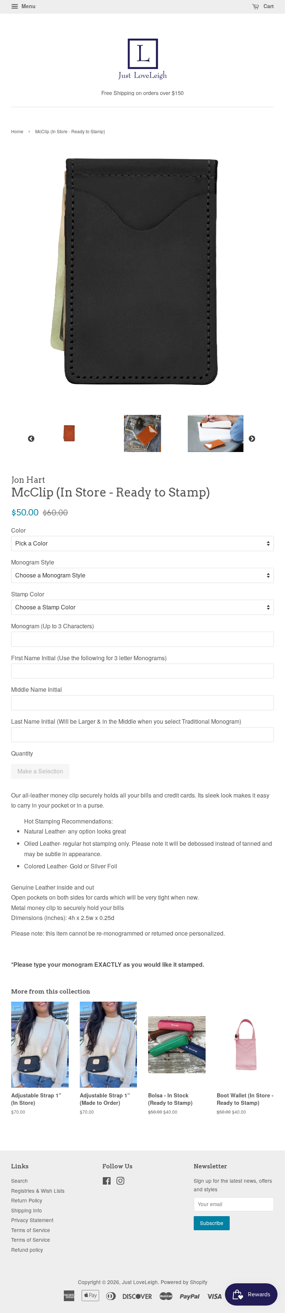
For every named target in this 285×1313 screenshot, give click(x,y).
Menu (28, 6)
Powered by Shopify (184, 1282)
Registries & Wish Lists (38, 1190)
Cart (268, 6)
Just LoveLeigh (140, 1282)
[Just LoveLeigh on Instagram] (120, 1182)
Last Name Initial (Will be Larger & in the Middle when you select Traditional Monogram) (126, 721)
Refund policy (27, 1249)
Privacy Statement (32, 1220)
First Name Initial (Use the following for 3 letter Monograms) (89, 658)
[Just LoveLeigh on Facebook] (106, 1182)
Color (18, 530)
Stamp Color (27, 594)
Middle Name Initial (36, 689)
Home (17, 131)
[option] (64, 433)
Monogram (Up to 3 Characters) (52, 626)
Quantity (22, 753)
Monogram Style (32, 562)
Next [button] (252, 439)
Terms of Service (30, 1230)
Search (19, 1180)
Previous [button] (31, 439)
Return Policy (26, 1200)
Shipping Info (26, 1210)
